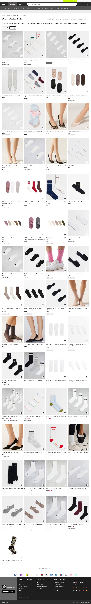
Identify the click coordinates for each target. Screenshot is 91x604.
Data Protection (22, 595)
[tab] (4, 8)
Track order (21, 584)
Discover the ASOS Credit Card (60, 593)
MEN (20, 4)
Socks (53, 19)
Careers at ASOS (40, 584)
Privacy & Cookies (76, 602)
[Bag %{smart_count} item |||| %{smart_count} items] (87, 4)
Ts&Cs (82, 602)
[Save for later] (21, 55)
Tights (48, 19)
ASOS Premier (22, 588)
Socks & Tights (16, 15)
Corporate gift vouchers (59, 586)
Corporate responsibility (42, 586)
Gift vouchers (57, 584)
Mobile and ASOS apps (59, 582)
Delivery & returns (23, 586)
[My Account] (80, 4)
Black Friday (56, 588)
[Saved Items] (83, 4)
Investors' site (39, 588)
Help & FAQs (81, 1)
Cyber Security (40, 590)
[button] (73, 587)
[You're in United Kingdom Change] (87, 1)
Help (20, 582)
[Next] (88, 19)
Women (8, 15)
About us (38, 582)
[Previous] (46, 19)
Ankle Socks (74, 19)
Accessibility (86, 602)
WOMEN (12, 4)
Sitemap (21, 593)
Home (3, 15)
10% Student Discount (23, 590)
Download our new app (70, 1)
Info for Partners (57, 590)
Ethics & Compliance (23, 597)
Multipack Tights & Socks (62, 19)
